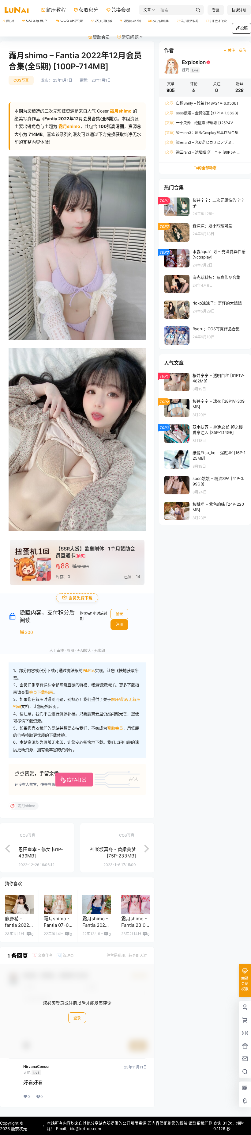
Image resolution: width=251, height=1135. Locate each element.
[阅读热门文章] (205, 206)
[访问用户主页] (19, 904)
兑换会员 (121, 10)
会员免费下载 (80, 598)
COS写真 (35, 20)
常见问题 (130, 37)
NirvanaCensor (36, 1066)
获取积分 (88, 10)
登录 (215, 10)
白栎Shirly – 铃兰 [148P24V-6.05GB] (201, 103)
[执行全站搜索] (198, 10)
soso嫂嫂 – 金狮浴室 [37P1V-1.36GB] (201, 113)
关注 (231, 50)
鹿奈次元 (18, 1128)
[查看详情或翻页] (4, 848)
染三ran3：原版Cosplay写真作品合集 (201, 132)
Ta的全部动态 (205, 168)
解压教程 (56, 10)
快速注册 (239, 10)
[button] (148, 10)
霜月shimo (69, 126)
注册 (119, 624)
